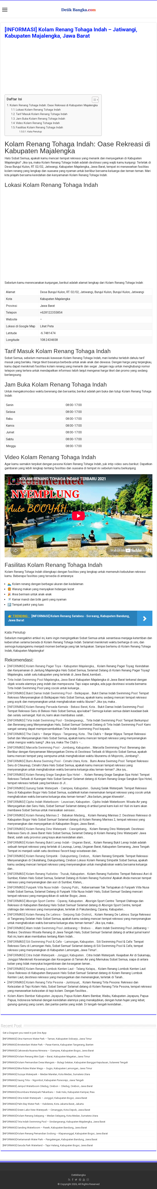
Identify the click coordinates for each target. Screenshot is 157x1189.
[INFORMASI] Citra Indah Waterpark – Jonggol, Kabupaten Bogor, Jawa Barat (45, 1098)
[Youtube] (83, 1179)
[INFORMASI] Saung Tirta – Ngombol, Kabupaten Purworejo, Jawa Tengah (43, 1080)
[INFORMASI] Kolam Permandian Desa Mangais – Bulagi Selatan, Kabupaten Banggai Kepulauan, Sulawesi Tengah (65, 1062)
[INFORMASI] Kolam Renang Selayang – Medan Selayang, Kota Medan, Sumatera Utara (50, 1115)
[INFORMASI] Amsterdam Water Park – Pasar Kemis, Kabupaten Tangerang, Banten (48, 1044)
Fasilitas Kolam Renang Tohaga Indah (39, 127)
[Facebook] (72, 1179)
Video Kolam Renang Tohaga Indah (38, 123)
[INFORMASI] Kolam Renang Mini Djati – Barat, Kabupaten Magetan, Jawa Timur (46, 1056)
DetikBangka (78, 1175)
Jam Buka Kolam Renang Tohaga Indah (40, 118)
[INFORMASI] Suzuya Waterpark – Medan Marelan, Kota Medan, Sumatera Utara (46, 1074)
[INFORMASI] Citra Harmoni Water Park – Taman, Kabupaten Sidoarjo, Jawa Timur (47, 1038)
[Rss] (69, 1179)
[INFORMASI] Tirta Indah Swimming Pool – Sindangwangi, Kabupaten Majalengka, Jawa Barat (54, 1121)
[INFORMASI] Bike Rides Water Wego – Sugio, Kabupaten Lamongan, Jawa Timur (47, 1068)
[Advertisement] (78, 67)
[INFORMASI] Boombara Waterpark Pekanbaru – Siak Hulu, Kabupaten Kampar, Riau (49, 1092)
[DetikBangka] (78, 9)
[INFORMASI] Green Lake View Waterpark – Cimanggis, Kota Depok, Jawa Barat (46, 1109)
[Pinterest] (80, 1179)
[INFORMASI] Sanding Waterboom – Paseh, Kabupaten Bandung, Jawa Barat (45, 1127)
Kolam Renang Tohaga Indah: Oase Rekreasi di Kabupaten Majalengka (54, 105)
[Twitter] (76, 1179)
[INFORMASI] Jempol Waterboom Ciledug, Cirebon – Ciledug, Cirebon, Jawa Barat (48, 1086)
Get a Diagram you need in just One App (25, 1032)
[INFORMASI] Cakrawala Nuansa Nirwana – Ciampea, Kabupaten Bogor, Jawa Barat (48, 1050)
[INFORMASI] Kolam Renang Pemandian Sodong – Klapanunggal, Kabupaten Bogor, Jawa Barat (55, 1133)
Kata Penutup (34, 131)
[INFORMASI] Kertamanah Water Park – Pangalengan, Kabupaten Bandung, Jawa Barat (50, 1139)
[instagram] (87, 1179)
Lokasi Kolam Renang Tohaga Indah (38, 109)
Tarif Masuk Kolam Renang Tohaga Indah (41, 114)
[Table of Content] (95, 100)
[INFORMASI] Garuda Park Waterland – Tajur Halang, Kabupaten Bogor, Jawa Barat (48, 1145)
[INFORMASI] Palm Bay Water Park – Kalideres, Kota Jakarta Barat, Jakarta (43, 1103)
